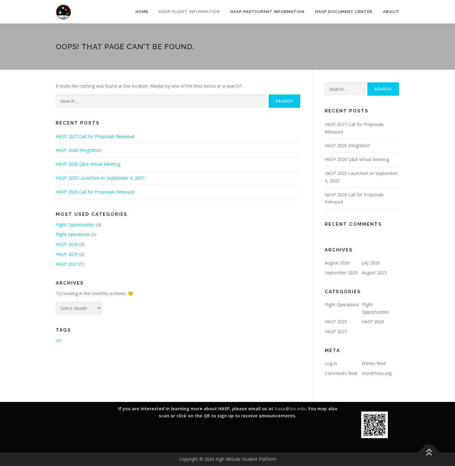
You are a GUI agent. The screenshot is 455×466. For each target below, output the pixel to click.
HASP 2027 (67, 264)
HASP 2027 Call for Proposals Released (95, 136)
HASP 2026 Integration (78, 150)
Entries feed (374, 363)
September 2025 (341, 273)
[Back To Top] (429, 453)
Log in (331, 363)
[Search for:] (161, 101)
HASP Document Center (343, 11)
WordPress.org (377, 373)
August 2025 (374, 273)
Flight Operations (73, 234)
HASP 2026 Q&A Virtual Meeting (88, 164)
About (391, 11)
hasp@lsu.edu (290, 409)
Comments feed (341, 373)
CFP (59, 341)
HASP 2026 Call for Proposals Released (95, 192)
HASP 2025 (67, 254)
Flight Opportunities (75, 225)
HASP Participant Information (267, 11)
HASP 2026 (67, 244)
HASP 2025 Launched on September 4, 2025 (100, 178)
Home (142, 11)
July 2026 (371, 263)
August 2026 (337, 263)
